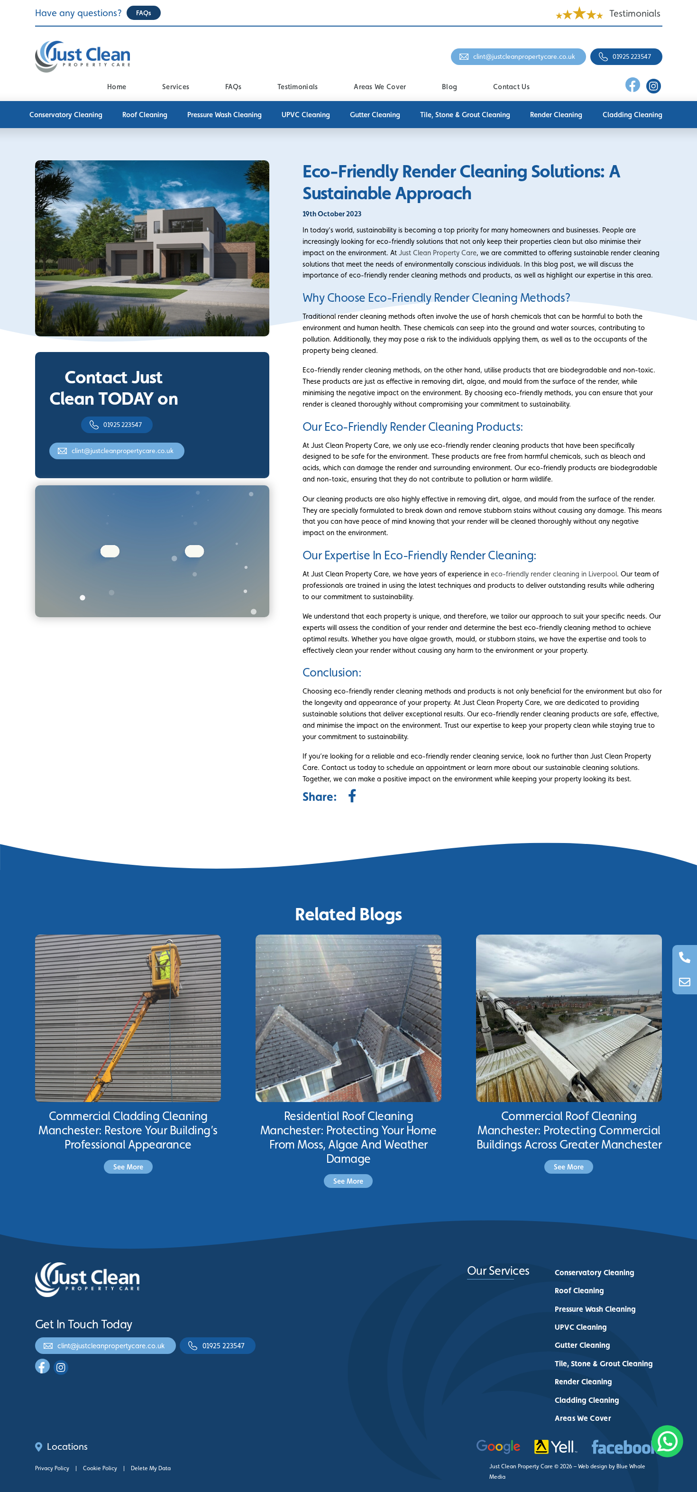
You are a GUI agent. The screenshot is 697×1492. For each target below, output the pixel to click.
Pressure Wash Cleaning (224, 115)
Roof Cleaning (144, 115)
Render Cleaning (556, 115)
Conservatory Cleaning (65, 115)
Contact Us (511, 87)
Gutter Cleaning (375, 115)
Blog (449, 87)
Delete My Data (151, 1468)
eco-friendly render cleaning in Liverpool (554, 574)
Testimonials (634, 13)
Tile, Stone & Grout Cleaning (465, 115)
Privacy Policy (52, 1468)
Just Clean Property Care (438, 253)
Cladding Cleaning (632, 115)
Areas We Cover (380, 87)
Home (116, 87)
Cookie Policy (100, 1468)
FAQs (233, 87)
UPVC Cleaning (306, 115)
